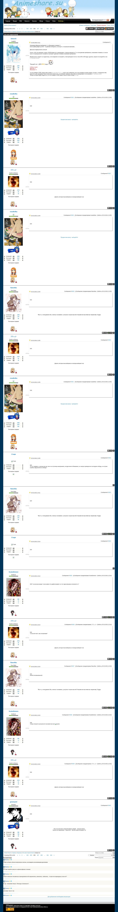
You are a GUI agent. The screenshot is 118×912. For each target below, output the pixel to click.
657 (38, 28)
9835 (71, 575)
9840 (109, 805)
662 (51, 28)
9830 (109, 340)
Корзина (19, 31)
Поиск (108, 25)
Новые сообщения (85, 25)
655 (31, 28)
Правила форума (101, 25)
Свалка (14, 31)
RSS (112, 25)
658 (41, 28)
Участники (93, 25)
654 (27, 28)
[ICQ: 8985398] (109, 333)
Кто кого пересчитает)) (29, 31)
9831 (72, 381)
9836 (73, 624)
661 (48, 28)
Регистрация (12, 25)
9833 (109, 492)
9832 (109, 458)
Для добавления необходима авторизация (59, 896)
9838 (71, 715)
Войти (6, 25)
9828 (72, 215)
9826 (72, 97)
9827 (109, 173)
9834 (109, 541)
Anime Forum (7, 31)
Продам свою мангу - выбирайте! (69, 119)
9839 (73, 763)
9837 (73, 666)
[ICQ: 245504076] (109, 617)
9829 (73, 291)
